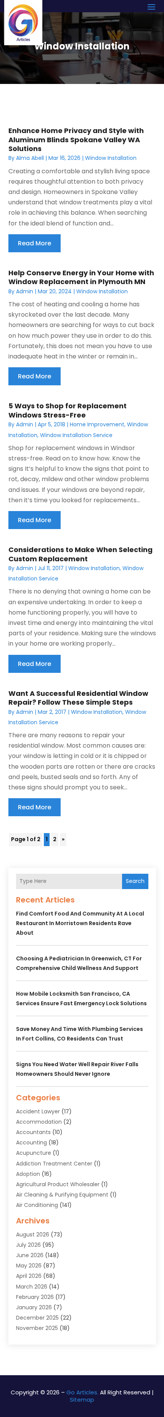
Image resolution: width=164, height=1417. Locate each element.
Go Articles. (82, 1392)
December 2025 (37, 1318)
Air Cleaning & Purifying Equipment (62, 1194)
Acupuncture (33, 1153)
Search (135, 881)
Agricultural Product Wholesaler (58, 1184)
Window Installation (111, 158)
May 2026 (29, 1265)
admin (24, 291)
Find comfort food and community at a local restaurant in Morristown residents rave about (80, 923)
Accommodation (39, 1122)
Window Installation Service (76, 435)
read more (34, 243)
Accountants (33, 1132)
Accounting (31, 1142)
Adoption (28, 1174)
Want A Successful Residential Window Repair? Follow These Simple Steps (78, 698)
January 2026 (34, 1307)
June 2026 (29, 1255)
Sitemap (82, 1400)
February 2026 (35, 1297)
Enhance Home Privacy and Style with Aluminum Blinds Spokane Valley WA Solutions (76, 139)
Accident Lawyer (38, 1111)
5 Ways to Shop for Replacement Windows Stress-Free (67, 410)
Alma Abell (30, 158)
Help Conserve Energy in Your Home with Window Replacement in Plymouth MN (81, 277)
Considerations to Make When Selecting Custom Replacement (80, 554)
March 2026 (31, 1286)
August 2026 (32, 1234)
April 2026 (29, 1276)
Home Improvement (97, 424)
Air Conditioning (37, 1205)
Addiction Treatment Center (54, 1163)
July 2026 (28, 1245)
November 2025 (37, 1328)
